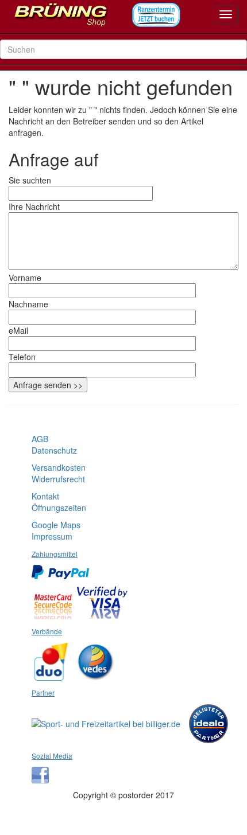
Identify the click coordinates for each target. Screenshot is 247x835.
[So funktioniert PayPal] (63, 567)
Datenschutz (54, 450)
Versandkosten (59, 467)
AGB (40, 438)
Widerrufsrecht (58, 479)
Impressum (52, 536)
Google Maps (56, 524)
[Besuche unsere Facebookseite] (43, 771)
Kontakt (45, 496)
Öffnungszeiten (59, 507)
